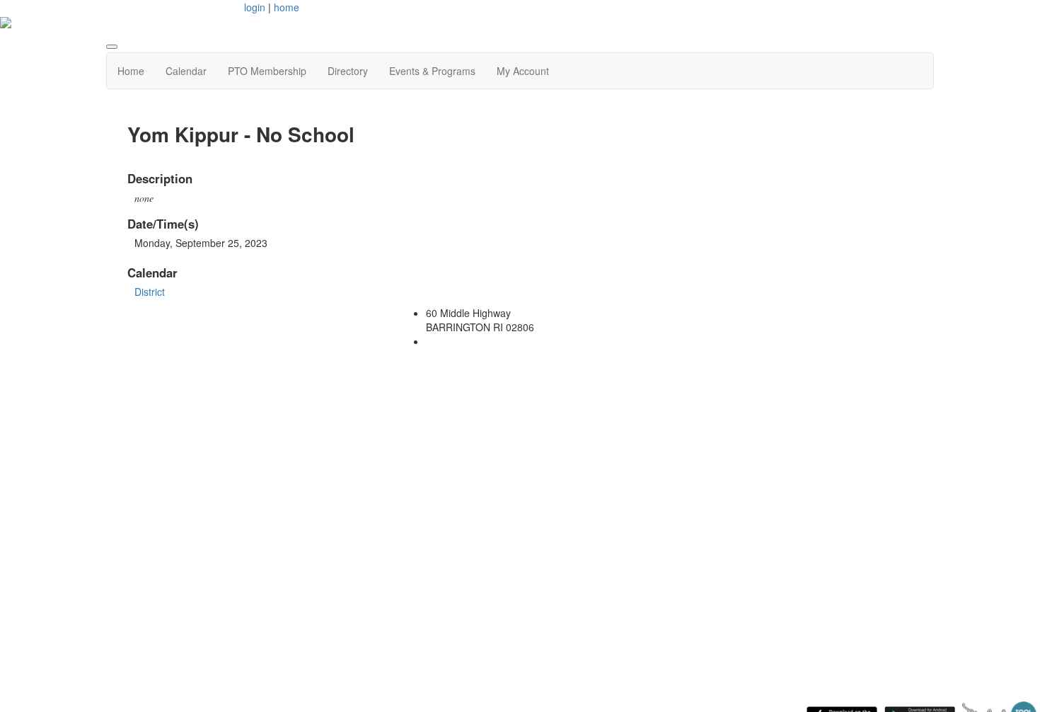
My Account (523, 71)
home (286, 7)
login (254, 7)
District (149, 292)
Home (130, 71)
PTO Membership (267, 71)
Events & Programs (432, 71)
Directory (348, 71)
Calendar (186, 71)
